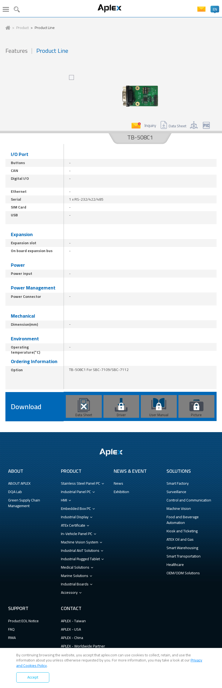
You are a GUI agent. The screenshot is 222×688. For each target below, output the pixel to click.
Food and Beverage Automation (182, 519)
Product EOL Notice (23, 620)
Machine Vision (178, 508)
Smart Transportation (183, 556)
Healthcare (175, 564)
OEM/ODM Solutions (183, 572)
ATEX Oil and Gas (180, 539)
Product (22, 28)
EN (215, 9)
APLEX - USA (71, 629)
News (118, 483)
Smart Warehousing (182, 547)
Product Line (45, 28)
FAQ (11, 629)
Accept (32, 677)
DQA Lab (15, 491)
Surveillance (176, 491)
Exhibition (121, 491)
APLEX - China (72, 637)
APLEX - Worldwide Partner (83, 646)
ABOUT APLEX (19, 483)
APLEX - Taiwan (73, 620)
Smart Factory (177, 483)
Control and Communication (188, 500)
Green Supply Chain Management (24, 503)
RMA (12, 637)
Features (16, 50)
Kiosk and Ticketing (182, 530)
